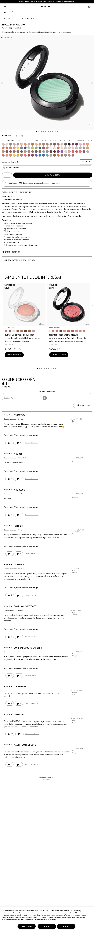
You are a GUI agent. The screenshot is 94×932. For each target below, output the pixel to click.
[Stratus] (33, 330)
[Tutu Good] (3, 155)
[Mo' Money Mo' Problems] (54, 155)
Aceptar (66, 926)
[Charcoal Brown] (43, 144)
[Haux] (29, 151)
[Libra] (80, 151)
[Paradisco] (7, 155)
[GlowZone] (25, 330)
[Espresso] (18, 151)
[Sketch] (51, 151)
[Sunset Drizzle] (9, 330)
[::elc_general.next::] (87, 331)
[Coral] (3, 147)
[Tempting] (84, 147)
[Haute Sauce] (29, 155)
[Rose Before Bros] (76, 151)
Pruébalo (86, 162)
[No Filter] (72, 330)
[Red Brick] (7, 147)
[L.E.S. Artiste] (10, 144)
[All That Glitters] (18, 144)
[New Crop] (47, 155)
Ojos (21, 19)
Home (4, 19)
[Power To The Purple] (76, 144)
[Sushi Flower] (84, 144)
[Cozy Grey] (62, 144)
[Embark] (10, 151)
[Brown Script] (58, 147)
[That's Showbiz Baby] (40, 147)
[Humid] (36, 147)
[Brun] (54, 144)
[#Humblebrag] (80, 144)
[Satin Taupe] (14, 151)
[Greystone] (65, 144)
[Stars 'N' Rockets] (62, 151)
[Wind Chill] (13, 330)
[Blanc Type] (54, 147)
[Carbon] (69, 144)
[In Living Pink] (73, 151)
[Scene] (47, 151)
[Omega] (14, 144)
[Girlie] (69, 151)
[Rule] (10, 155)
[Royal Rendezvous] (25, 151)
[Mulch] (65, 155)
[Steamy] (51, 155)
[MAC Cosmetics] (47, 6)
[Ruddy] (25, 155)
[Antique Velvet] (60, 330)
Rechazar (47, 926)
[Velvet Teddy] (56, 330)
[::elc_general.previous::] (50, 331)
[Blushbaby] (76, 330)
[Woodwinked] (62, 155)
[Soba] (87, 147)
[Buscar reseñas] (45, 398)
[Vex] (3, 144)
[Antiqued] (73, 155)
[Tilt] (21, 147)
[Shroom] (7, 144)
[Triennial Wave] (40, 155)
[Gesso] (51, 147)
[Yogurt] (65, 151)
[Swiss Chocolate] (21, 151)
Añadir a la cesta (52, 175)
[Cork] (47, 144)
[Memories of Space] (14, 155)
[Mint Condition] (29, 147)
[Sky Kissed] (6, 330)
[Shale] (43, 151)
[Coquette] (32, 151)
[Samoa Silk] (87, 144)
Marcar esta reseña (31, 442)
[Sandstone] (40, 144)
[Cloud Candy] (17, 330)
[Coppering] (43, 147)
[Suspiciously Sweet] (14, 147)
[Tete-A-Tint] (36, 144)
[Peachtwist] (84, 330)
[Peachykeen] (52, 330)
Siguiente (47, 780)
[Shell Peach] (87, 151)
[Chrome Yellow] (18, 147)
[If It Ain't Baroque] (18, 155)
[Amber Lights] (69, 155)
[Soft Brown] (3, 151)
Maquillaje (12, 19)
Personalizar (26, 926)
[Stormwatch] (25, 147)
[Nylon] (65, 147)
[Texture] (51, 144)
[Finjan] (58, 144)
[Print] (36, 151)
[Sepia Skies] (29, 330)
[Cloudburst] (21, 330)
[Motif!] (25, 144)
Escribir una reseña (47, 391)
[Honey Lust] (29, 144)
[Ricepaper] (76, 147)
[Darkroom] (58, 151)
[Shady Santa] (32, 155)
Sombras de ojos (32, 19)
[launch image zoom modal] (90, 124)
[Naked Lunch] (80, 147)
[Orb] (73, 147)
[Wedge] (7, 151)
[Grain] (21, 144)
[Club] (40, 151)
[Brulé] (62, 147)
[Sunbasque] (80, 330)
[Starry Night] (54, 151)
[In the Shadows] (43, 155)
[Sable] (47, 147)
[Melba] (64, 330)
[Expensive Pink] (10, 147)
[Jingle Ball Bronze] (58, 155)
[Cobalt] (36, 155)
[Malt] (69, 147)
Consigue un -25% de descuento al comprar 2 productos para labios (47, 1)
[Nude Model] (73, 144)
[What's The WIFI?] (32, 147)
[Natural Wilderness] (32, 144)
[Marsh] (21, 155)
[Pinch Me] (68, 330)
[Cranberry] (84, 151)
